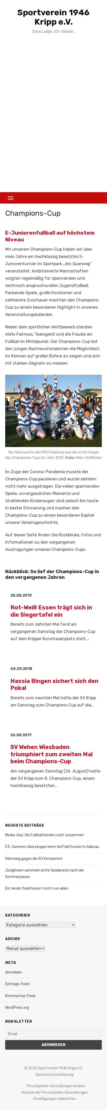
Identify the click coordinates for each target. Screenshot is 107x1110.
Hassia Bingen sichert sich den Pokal (54, 684)
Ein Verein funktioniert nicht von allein (37, 888)
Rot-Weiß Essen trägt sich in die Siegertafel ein (51, 611)
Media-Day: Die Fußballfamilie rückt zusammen (44, 835)
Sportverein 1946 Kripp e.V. (53, 17)
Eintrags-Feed (17, 984)
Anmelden (13, 972)
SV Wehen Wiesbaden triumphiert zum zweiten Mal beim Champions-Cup (51, 754)
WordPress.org (17, 1007)
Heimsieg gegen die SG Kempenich (34, 858)
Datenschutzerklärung (54, 1074)
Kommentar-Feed (20, 996)
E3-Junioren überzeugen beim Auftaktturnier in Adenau (52, 847)
